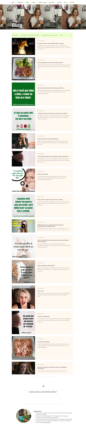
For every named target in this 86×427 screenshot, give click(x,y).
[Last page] (53, 377)
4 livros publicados (45, 422)
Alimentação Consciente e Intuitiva (30, 35)
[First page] (31, 377)
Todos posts (15, 35)
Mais (61, 35)
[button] (71, 35)
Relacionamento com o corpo (49, 35)
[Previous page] (34, 377)
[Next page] (51, 377)
